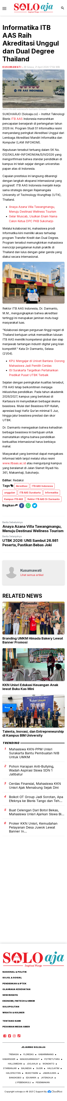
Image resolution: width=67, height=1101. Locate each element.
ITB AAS (17, 118)
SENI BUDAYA (10, 995)
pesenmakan (43, 1082)
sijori (39, 1068)
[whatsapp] (28, 505)
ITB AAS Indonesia (42, 486)
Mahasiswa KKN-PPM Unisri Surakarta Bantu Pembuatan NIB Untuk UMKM (34, 753)
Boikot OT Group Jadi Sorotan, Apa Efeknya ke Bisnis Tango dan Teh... (36, 799)
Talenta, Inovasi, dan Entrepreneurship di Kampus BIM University (33, 733)
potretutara (52, 1059)
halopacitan (13, 1073)
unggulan (9, 492)
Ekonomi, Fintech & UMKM (18, 1001)
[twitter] (34, 505)
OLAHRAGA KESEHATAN (16, 989)
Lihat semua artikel (31, 575)
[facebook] (21, 505)
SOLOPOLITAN (10, 1006)
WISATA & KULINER (13, 1012)
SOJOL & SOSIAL (12, 977)
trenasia (14, 1054)
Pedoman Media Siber (16, 1026)
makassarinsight (30, 1059)
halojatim (53, 1068)
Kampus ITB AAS (13, 499)
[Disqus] (33, 896)
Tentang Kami (11, 1021)
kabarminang (46, 1054)
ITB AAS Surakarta (30, 492)
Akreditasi (21, 486)
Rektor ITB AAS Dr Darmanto (43, 499)
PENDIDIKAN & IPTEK (14, 983)
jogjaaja (32, 1063)
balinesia (26, 1068)
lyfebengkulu (23, 1082)
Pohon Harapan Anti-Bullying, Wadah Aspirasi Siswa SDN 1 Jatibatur (31, 770)
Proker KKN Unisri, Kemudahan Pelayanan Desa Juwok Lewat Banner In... (33, 827)
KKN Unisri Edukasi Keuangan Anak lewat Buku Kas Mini (30, 687)
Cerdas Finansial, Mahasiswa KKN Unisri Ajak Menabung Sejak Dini (35, 786)
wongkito (48, 1063)
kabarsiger (9, 1059)
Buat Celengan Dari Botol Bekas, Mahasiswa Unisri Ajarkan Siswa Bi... (36, 812)
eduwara (31, 1077)
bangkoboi (15, 1077)
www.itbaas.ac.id (14, 463)
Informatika (51, 492)
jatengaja (47, 1077)
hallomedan (15, 1063)
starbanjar (10, 1068)
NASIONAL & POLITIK (14, 972)
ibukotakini (31, 1073)
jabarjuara (49, 1073)
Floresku (28, 1054)
